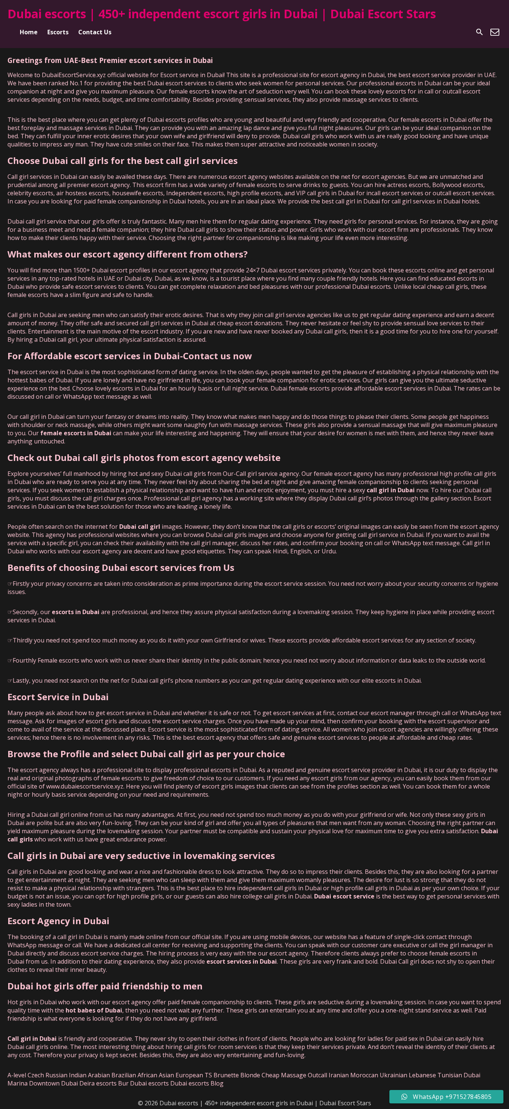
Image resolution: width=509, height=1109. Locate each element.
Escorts (58, 32)
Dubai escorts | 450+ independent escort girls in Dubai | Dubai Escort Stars (221, 14)
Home (29, 32)
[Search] (479, 32)
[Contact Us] (495, 32)
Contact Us (94, 32)
